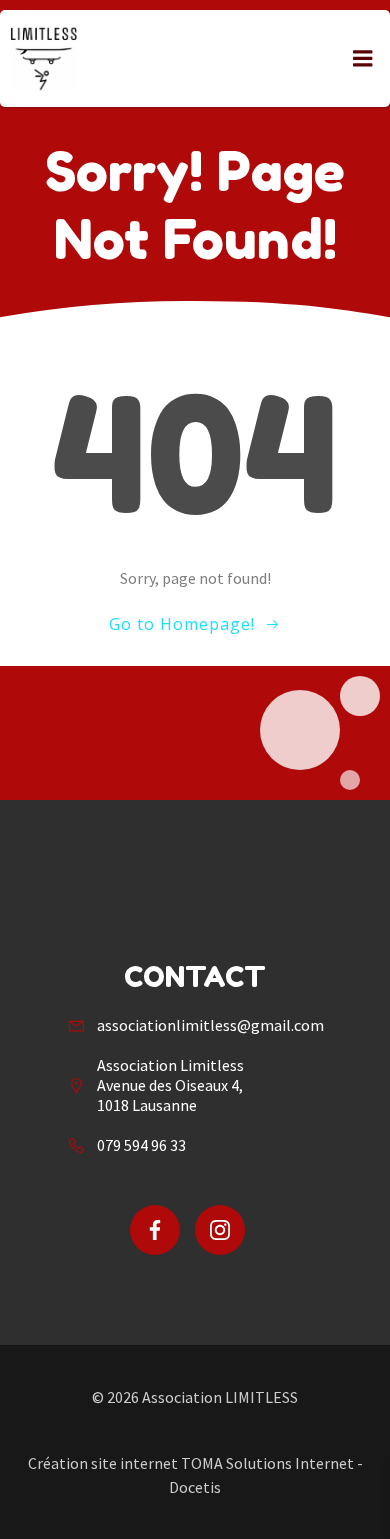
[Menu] (363, 59)
